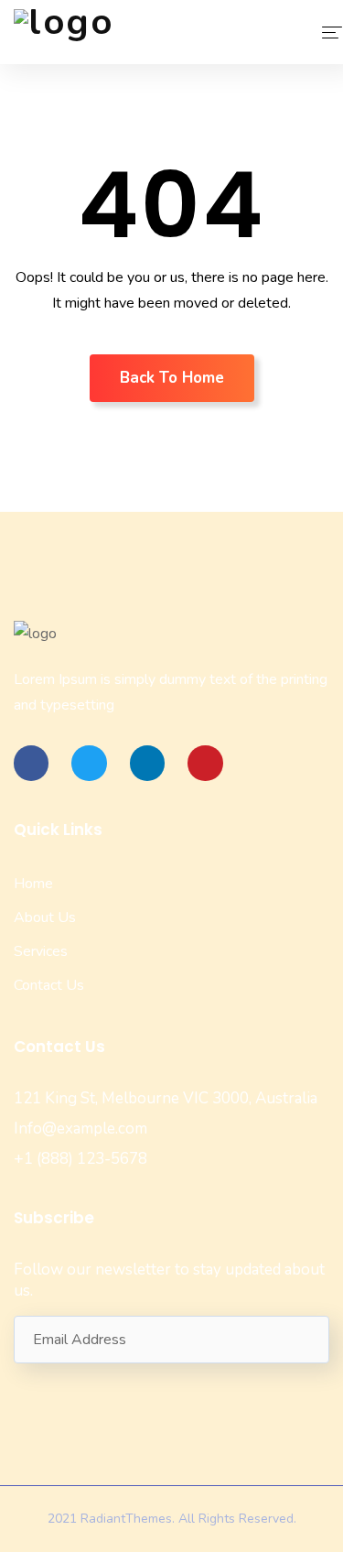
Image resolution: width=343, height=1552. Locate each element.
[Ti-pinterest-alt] (205, 762)
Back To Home (172, 377)
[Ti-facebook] (31, 762)
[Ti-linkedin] (147, 762)
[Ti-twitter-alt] (88, 762)
